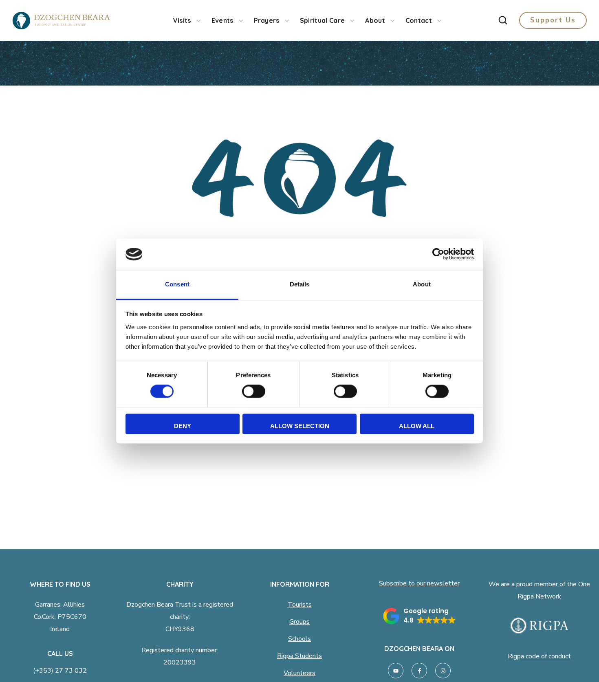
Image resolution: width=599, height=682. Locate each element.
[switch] (253, 391)
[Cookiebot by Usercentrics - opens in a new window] (438, 254)
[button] (503, 20)
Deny (182, 425)
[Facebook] (419, 670)
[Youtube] (395, 670)
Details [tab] (300, 284)
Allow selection (299, 425)
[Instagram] (443, 670)
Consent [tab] (177, 284)
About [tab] (422, 284)
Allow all (416, 425)
